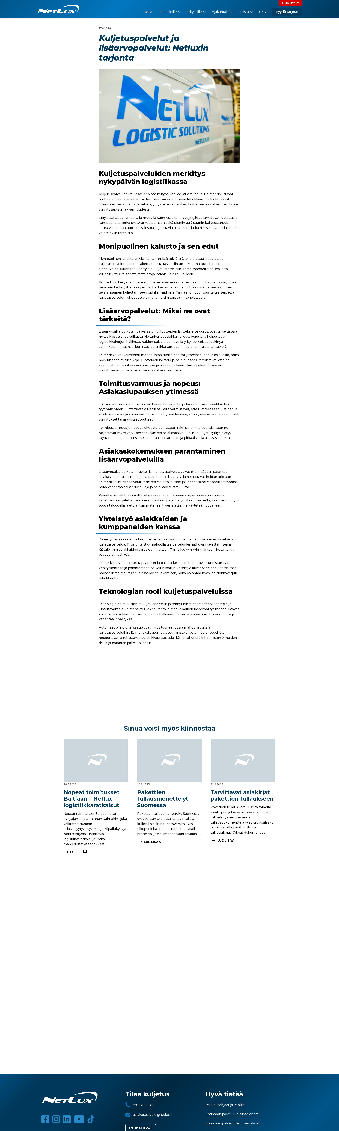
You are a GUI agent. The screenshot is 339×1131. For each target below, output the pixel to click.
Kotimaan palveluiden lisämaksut (232, 1123)
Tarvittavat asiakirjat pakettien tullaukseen (242, 795)
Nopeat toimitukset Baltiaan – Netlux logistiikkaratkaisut (92, 799)
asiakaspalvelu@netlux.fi (152, 1115)
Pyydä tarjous (287, 12)
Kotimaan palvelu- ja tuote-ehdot (232, 1114)
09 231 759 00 (143, 1105)
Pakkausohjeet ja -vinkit (225, 1105)
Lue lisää (78, 852)
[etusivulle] (58, 10)
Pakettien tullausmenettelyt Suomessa (162, 799)
